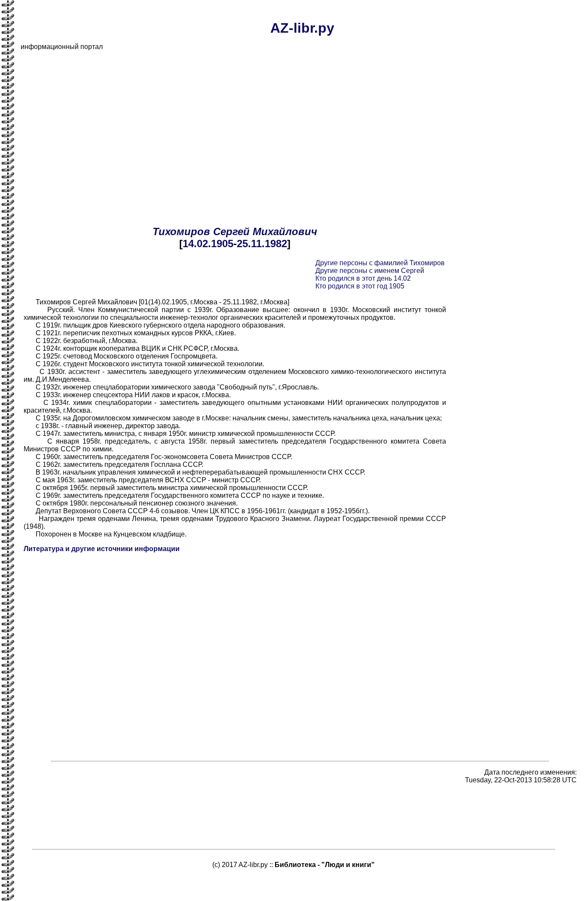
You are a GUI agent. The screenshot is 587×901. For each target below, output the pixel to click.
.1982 (274, 243)
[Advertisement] (278, 118)
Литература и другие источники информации (102, 548)
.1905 (220, 243)
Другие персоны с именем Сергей (369, 270)
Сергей (231, 231)
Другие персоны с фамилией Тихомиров (380, 263)
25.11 (249, 243)
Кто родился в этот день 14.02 (363, 278)
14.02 (195, 243)
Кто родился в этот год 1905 (359, 286)
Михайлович (285, 231)
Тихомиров (181, 231)
